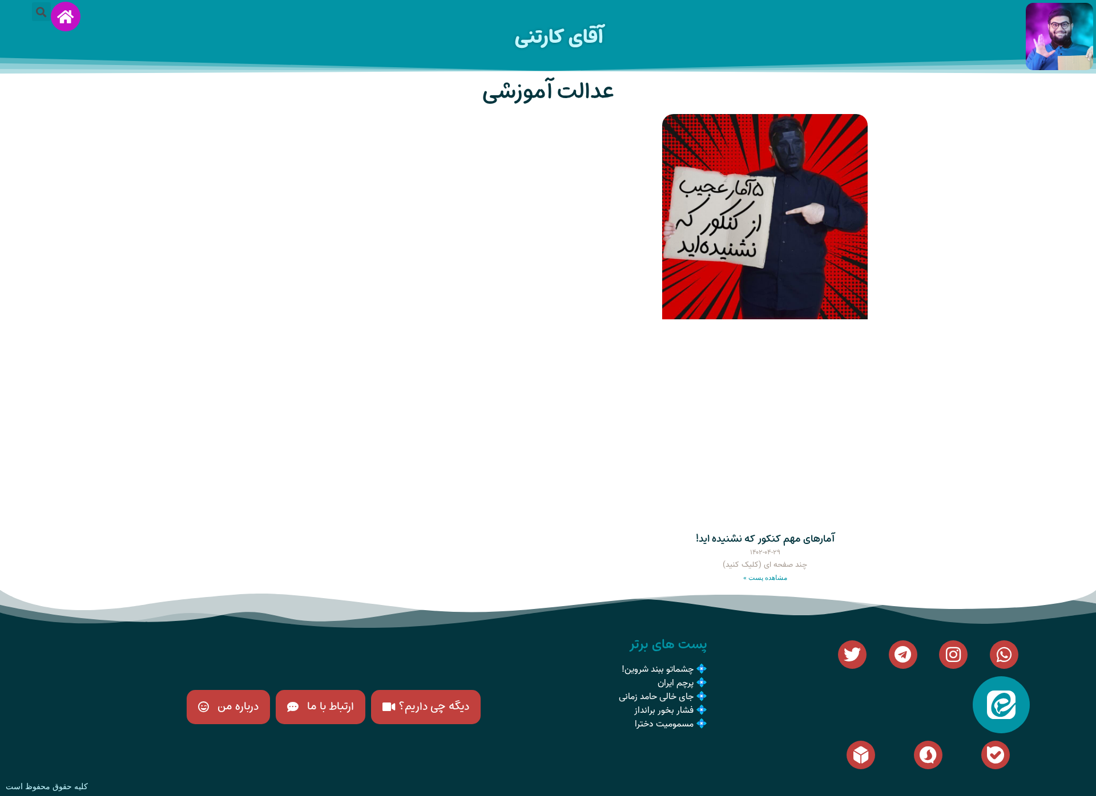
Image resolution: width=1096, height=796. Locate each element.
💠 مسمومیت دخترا (671, 724)
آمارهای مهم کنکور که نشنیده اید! (765, 538)
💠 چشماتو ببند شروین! (664, 669)
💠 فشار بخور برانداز (670, 710)
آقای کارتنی (559, 37)
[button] (41, 11)
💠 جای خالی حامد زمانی (663, 696)
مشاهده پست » (765, 578)
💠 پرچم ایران (682, 683)
